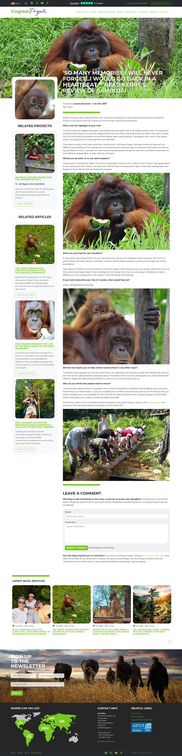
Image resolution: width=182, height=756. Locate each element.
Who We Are (136, 713)
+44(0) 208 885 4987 (107, 741)
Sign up (16, 693)
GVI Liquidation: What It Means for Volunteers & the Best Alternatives (151, 632)
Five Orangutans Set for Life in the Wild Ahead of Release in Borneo (34, 346)
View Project (24, 204)
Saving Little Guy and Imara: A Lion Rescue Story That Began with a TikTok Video (111, 632)
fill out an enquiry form (153, 555)
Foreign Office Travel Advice (142, 720)
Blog (120, 12)
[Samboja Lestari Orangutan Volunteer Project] (34, 154)
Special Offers (106, 12)
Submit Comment (76, 548)
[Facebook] (31, 3)
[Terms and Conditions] (141, 727)
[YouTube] (42, 3)
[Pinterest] (47, 3)
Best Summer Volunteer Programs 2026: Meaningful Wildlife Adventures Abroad (34, 424)
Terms (27, 753)
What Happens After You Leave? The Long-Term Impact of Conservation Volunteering (31, 632)
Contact (163, 12)
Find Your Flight (137, 717)
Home (13, 753)
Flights (143, 12)
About (153, 12)
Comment (70, 522)
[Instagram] (36, 3)
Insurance (131, 12)
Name (68, 512)
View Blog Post (25, 295)
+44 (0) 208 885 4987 (136, 3)
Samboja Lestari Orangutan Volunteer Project (33, 178)
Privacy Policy (36, 753)
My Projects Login (160, 3)
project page (154, 402)
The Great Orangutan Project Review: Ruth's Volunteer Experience (30, 270)
